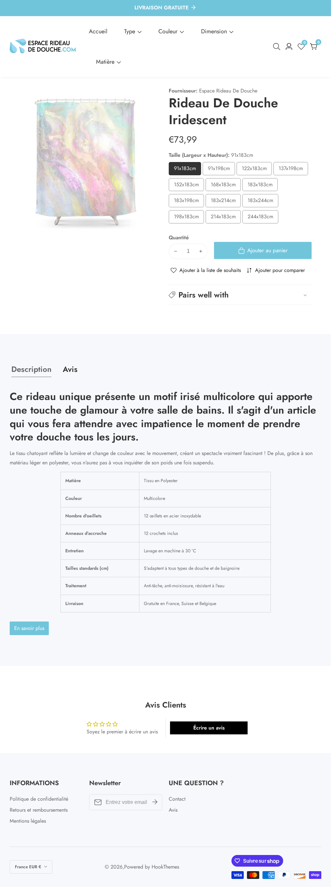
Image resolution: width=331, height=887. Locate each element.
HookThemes (165, 867)
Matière (105, 62)
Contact (177, 799)
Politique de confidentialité (39, 799)
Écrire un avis (209, 727)
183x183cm (263, 186)
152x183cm (189, 186)
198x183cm (189, 218)
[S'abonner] (155, 802)
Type (129, 31)
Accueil (98, 31)
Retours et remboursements (39, 810)
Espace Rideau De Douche (228, 90)
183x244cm (263, 202)
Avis (173, 810)
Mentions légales (28, 821)
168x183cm (226, 186)
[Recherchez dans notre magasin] (278, 46)
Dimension (214, 31)
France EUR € (28, 867)
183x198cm (189, 202)
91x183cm (187, 170)
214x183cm (226, 218)
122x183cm (257, 170)
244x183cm (263, 218)
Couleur (167, 31)
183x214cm (226, 202)
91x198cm (221, 170)
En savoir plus (29, 628)
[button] (240, 295)
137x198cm (293, 170)
